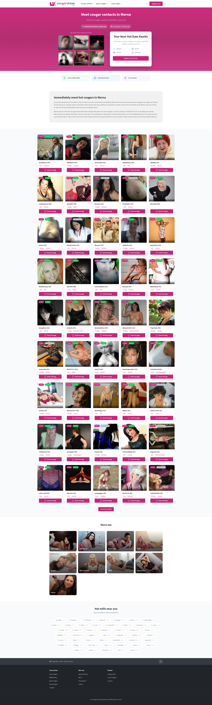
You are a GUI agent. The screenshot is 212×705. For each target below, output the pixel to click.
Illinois (61, 661)
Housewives (82, 681)
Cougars (51, 688)
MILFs (80, 677)
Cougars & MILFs (87, 4)
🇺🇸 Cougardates (53, 661)
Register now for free (131, 58)
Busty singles (53, 684)
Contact (109, 681)
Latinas (80, 684)
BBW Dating (53, 677)
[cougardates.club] (62, 3)
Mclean (66, 661)
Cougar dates (111, 674)
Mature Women (83, 674)
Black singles (53, 681)
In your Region (112, 677)
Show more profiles (106, 509)
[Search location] (147, 4)
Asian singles (53, 674)
